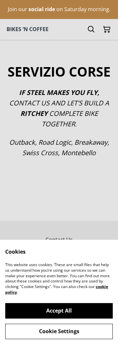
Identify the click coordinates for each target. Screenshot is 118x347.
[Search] (91, 29)
